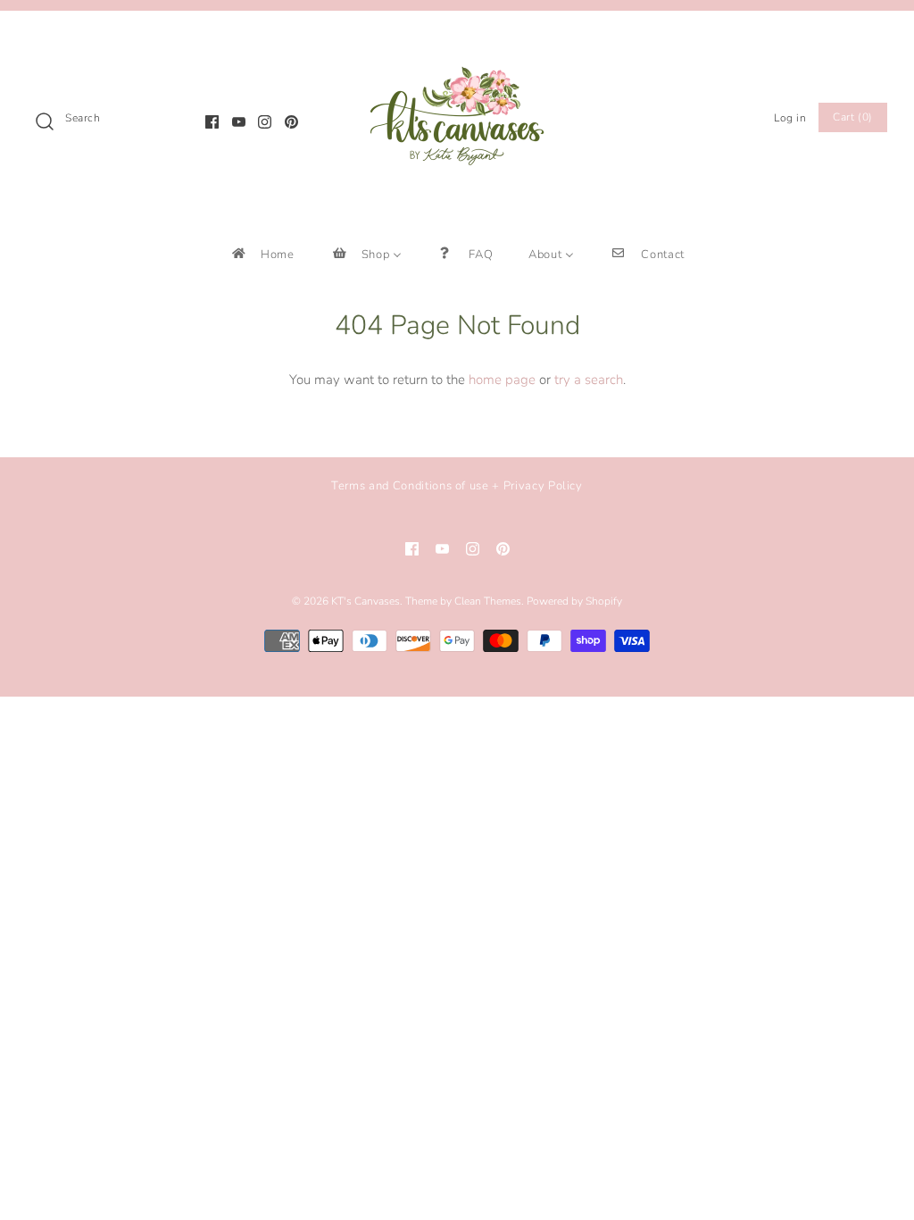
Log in (790, 118)
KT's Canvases (365, 601)
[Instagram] (264, 122)
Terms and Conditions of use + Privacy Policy (457, 486)
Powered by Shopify (574, 601)
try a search (588, 380)
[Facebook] (212, 122)
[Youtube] (238, 122)
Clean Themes (487, 601)
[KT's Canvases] (457, 39)
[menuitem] (262, 254)
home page (502, 380)
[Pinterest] (291, 122)
